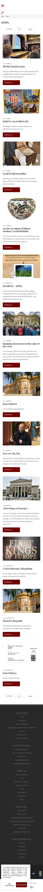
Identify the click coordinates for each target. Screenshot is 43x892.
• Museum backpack (21, 724)
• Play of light (21, 721)
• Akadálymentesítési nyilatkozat (21, 818)
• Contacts (21, 731)
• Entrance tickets (21, 738)
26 (19, 29)
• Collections (21, 792)
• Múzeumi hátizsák (21, 749)
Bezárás (27, 868)
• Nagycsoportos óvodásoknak (21, 753)
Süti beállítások (9, 884)
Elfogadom (21, 885)
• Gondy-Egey (21, 811)
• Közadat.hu (21, 828)
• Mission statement (21, 785)
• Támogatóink (21, 854)
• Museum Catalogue (21, 775)
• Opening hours (21, 735)
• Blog (21, 800)
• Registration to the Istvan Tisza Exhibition (21, 728)
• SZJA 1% (21, 857)
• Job (21, 778)
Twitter (34, 873)
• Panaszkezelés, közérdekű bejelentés (21, 821)
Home (2, 16)
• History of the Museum (21, 782)
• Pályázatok (22, 846)
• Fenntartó (21, 843)
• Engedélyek (21, 850)
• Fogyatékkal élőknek (21, 760)
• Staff (21, 789)
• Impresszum (21, 814)
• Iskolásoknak (21, 756)
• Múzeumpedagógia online (21, 764)
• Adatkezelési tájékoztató (21, 825)
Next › (31, 29)
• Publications (21, 796)
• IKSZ (21, 717)
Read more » (8, 82)
